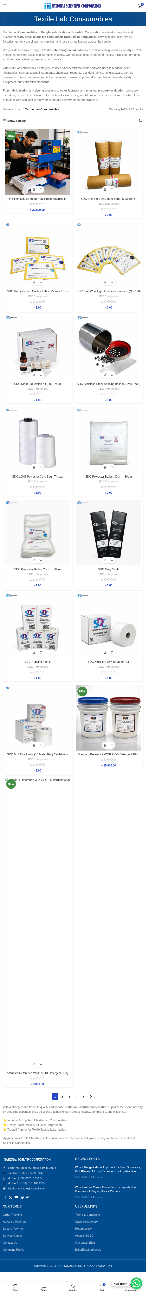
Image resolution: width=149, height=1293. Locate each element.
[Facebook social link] (5, 1197)
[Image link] (27, 1159)
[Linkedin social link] (27, 1197)
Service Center (12, 1235)
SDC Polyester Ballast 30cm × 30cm (108, 476)
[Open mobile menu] (5, 6)
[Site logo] (73, 5)
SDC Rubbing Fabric (37, 661)
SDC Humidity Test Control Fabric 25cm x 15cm (37, 291)
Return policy (83, 1228)
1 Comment (98, 1177)
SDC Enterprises (108, 203)
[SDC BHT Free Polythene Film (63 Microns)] (108, 162)
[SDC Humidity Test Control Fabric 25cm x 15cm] (37, 255)
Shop (18, 109)
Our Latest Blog (85, 1242)
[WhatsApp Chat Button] (136, 1283)
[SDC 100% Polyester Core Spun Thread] (37, 440)
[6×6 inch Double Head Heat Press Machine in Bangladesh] (37, 162)
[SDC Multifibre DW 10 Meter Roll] (108, 625)
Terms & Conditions (87, 1214)
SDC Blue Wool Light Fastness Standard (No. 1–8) (109, 291)
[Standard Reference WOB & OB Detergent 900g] (37, 923)
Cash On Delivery (86, 1221)
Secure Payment (13, 1228)
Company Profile (13, 1249)
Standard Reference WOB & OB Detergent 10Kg (108, 754)
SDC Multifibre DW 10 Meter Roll (108, 661)
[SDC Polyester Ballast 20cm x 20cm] (37, 532)
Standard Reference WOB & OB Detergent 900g (37, 1073)
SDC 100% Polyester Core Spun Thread (37, 476)
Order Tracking (12, 1214)
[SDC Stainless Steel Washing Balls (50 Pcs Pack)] (108, 347)
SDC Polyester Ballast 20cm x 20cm (37, 569)
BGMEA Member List (88, 1249)
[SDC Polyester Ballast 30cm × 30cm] (108, 440)
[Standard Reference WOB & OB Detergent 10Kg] (108, 718)
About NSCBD (84, 1235)
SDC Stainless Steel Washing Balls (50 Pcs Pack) (108, 383)
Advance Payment (14, 1221)
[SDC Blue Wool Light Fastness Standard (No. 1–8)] (108, 255)
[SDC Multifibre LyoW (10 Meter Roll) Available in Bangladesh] (37, 718)
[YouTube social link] (16, 1197)
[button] (34, 189)
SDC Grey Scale (108, 569)
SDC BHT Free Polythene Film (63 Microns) (109, 198)
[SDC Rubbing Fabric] (37, 625)
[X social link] (10, 1197)
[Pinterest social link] (22, 1197)
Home (7, 109)
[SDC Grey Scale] (108, 532)
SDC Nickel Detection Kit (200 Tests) (37, 383)
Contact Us (10, 1242)
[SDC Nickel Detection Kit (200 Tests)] (37, 347)
